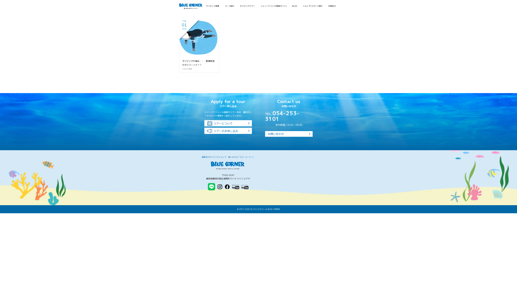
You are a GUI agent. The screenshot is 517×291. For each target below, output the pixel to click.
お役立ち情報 (187, 69)
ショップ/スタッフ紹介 (313, 6)
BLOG (294, 6)
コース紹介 (229, 6)
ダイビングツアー (247, 6)
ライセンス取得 (212, 6)
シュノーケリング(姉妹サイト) (274, 6)
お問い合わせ (276, 134)
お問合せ (332, 6)
